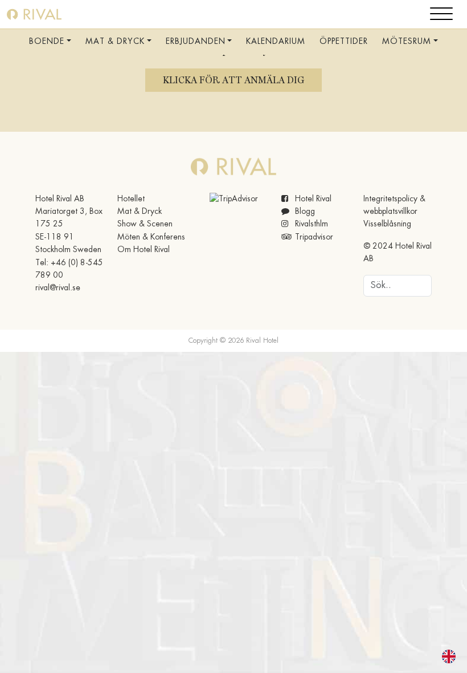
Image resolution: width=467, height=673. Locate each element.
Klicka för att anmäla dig (233, 80)
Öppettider (343, 41)
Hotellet (131, 199)
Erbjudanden (196, 41)
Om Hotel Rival (143, 249)
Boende (46, 41)
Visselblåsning (387, 224)
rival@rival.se (57, 288)
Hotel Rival (312, 199)
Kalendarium (275, 41)
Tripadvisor (313, 237)
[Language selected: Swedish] (442, 656)
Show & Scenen (145, 224)
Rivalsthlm (310, 224)
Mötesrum (406, 41)
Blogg (304, 211)
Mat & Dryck (115, 41)
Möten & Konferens (151, 237)
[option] (451, 656)
